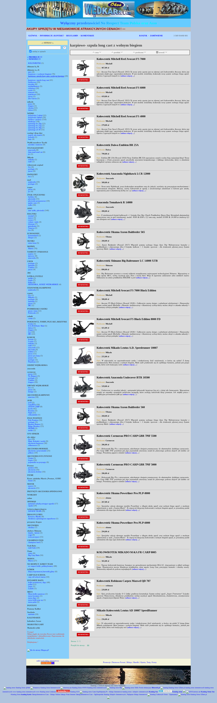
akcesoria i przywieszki (37, 451)
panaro (31, 358)
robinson (31, 88)
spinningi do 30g (35, 128)
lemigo (31, 392)
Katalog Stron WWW (79, 688)
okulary (31, 527)
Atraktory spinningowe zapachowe (41, 519)
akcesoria (31, 470)
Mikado (31, 297)
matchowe (32, 94)
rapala (30, 506)
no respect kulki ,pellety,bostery (40, 566)
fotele (30, 280)
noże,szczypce (33, 537)
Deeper (31, 238)
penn (30, 104)
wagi (30, 535)
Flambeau (32, 362)
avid (30, 402)
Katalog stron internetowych (96, 688)
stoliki (30, 278)
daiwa (30, 110)
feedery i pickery (35, 119)
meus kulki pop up (35, 600)
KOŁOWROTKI (34, 63)
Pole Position (33, 420)
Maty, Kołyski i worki (36, 441)
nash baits (32, 548)
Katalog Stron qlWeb (23, 688)
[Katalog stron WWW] (165, 692)
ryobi (30, 90)
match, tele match (35, 135)
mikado (31, 159)
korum (30, 339)
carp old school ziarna (36, 577)
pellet (30, 584)
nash (30, 162)
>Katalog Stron (15, 694)
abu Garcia (32, 98)
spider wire (32, 203)
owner (30, 220)
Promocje (107, 662)
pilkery (31, 453)
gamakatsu (32, 226)
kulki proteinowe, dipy (37, 582)
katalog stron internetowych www (28, 692)
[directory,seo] (66, 688)
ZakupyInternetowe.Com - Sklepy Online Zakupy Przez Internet (53, 694)
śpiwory (31, 256)
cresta (30, 318)
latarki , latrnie (34, 533)
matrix (30, 254)
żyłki (30, 205)
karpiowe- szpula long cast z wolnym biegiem (46, 76)
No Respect (32, 376)
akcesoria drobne (35, 472)
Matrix (30, 248)
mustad (31, 216)
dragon (31, 106)
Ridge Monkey (34, 426)
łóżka (30, 282)
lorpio (30, 460)
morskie (31, 84)
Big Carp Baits (33, 555)
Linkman (53, 692)
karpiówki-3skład (35, 117)
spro (30, 72)
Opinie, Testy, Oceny (148, 662)
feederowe (32, 82)
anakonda (32, 182)
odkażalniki (32, 415)
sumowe (31, 92)
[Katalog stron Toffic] (130, 688)
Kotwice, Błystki (34, 516)
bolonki (31, 137)
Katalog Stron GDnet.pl (177, 688)
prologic (31, 169)
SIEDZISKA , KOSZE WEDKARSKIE (43, 284)
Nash (30, 413)
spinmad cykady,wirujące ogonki (41, 504)
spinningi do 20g (35, 124)
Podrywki (32, 313)
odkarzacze (32, 445)
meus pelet (32, 602)
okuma (31, 108)
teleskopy (32, 121)
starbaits (31, 265)
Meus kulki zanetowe (36, 594)
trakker (31, 352)
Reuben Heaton (34, 424)
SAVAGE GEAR (34, 511)
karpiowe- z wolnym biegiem (39, 74)
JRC (29, 305)
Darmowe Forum (118, 662)
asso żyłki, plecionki (36, 210)
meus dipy (32, 598)
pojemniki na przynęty (37, 462)
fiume (30, 481)
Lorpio (31, 341)
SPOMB (31, 428)
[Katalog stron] (88, 692)
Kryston (31, 411)
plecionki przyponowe (37, 201)
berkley (31, 197)
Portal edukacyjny (145, 688)
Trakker (31, 267)
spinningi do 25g (35, 126)
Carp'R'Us (32, 405)
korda (30, 409)
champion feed (34, 542)
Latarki (31, 588)
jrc (29, 154)
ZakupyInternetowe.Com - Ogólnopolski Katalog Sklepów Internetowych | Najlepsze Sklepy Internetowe (111, 694)
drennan (31, 224)
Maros (30, 561)
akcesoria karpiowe (35, 443)
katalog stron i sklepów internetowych (136, 692)
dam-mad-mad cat (35, 152)
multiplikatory (33, 86)
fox (29, 167)
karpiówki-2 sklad (35, 115)
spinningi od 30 (34, 130)
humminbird (33, 236)
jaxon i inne (32, 311)
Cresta (30, 324)
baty (30, 139)
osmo (30, 553)
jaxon (30, 96)
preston (31, 468)
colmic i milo (33, 222)
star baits (31, 350)
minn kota (32, 243)
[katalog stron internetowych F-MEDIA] (108, 698)
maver (30, 218)
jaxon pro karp (34, 356)
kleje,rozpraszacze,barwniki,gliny (41, 571)
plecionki (31, 199)
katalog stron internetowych (194, 688)
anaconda (32, 150)
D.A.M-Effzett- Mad (36, 326)
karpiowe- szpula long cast (39, 80)
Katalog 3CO (74, 692)
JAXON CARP (34, 407)
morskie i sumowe (35, 145)
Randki (136, 662)
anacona (31, 397)
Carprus (31, 228)
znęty (30, 586)
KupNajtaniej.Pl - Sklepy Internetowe (109, 692)
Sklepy (129, 662)
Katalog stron (44, 692)
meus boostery (34, 596)
